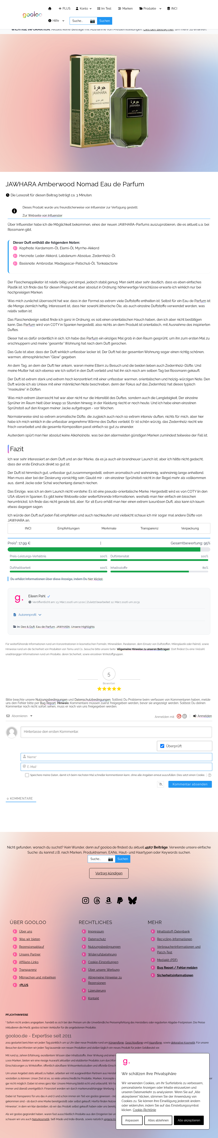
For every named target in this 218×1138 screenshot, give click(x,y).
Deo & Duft (28, 626)
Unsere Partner (30, 954)
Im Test (106, 8)
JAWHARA (63, 626)
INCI (175, 8)
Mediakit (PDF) (167, 960)
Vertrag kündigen (108, 873)
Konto (83, 8)
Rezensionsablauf (31, 946)
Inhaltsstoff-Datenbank (173, 931)
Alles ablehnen (158, 1120)
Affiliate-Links (29, 962)
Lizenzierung (97, 990)
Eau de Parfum (45, 626)
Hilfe (56, 20)
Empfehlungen (68, 528)
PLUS (66, 8)
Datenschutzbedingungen (92, 699)
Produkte (150, 8)
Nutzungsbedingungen (51, 699)
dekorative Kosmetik (183, 1042)
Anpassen (132, 1120)
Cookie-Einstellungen (103, 962)
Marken (128, 8)
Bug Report (48, 703)
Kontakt (93, 998)
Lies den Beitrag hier (158, 29)
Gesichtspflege (134, 1042)
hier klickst (95, 579)
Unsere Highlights (83, 626)
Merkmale (109, 528)
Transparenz (149, 528)
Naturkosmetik (40, 1119)
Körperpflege (116, 1042)
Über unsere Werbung (104, 969)
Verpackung (190, 528)
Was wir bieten (29, 939)
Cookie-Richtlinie (144, 1110)
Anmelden (204, 716)
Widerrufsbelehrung (102, 954)
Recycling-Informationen (174, 939)
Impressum (96, 931)
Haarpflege (155, 1042)
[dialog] (162, 1091)
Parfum (200, 301)
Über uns (25, 931)
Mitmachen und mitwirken (37, 977)
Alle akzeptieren (189, 1120)
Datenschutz (97, 939)
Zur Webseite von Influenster (42, 215)
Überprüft (174, 746)
